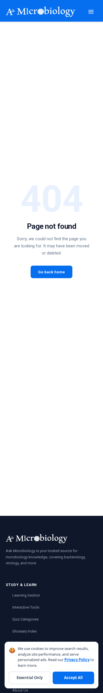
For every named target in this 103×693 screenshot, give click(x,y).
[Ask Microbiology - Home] (40, 12)
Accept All (73, 677)
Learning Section (26, 595)
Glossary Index (24, 631)
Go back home (51, 272)
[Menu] (91, 11)
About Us (20, 690)
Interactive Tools (25, 607)
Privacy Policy (77, 659)
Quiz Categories (25, 619)
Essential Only (30, 677)
